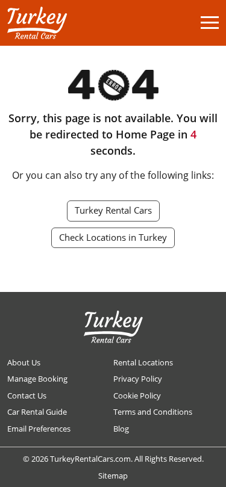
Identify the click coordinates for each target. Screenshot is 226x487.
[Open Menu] (210, 22)
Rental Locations (143, 362)
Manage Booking (37, 378)
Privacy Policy (137, 378)
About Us (23, 362)
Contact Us (26, 395)
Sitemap (113, 475)
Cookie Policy (137, 395)
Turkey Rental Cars (113, 210)
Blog (121, 428)
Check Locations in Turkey (113, 237)
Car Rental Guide (37, 411)
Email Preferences (39, 428)
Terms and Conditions (152, 411)
